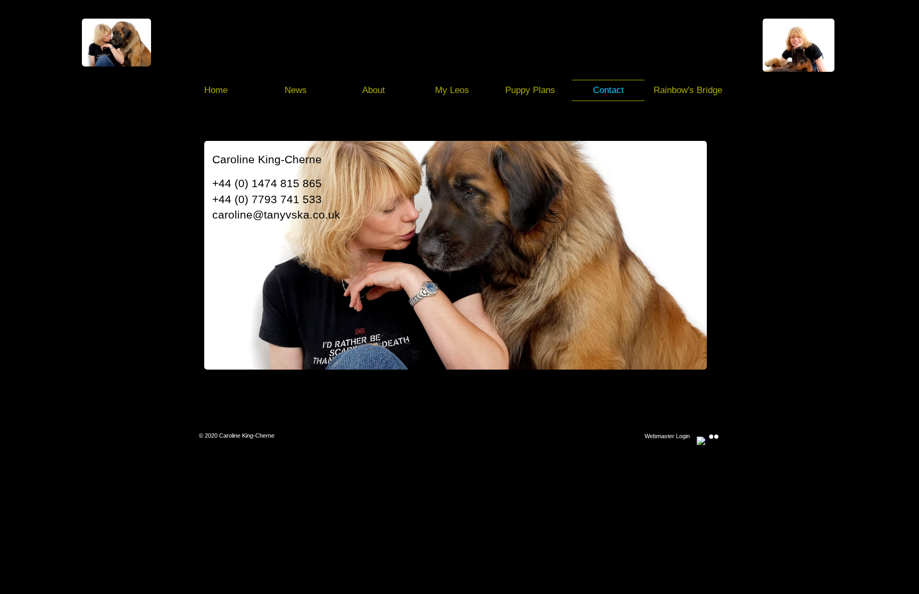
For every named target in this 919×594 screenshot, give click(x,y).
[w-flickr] (714, 436)
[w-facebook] (701, 441)
